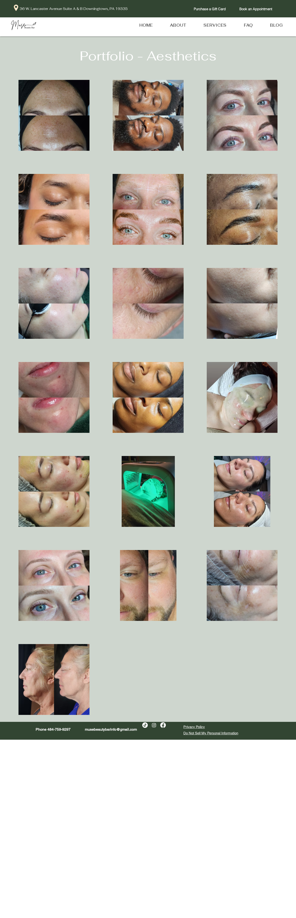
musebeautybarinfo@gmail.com (111, 729)
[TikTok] (145, 725)
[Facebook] (163, 725)
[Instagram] (154, 725)
